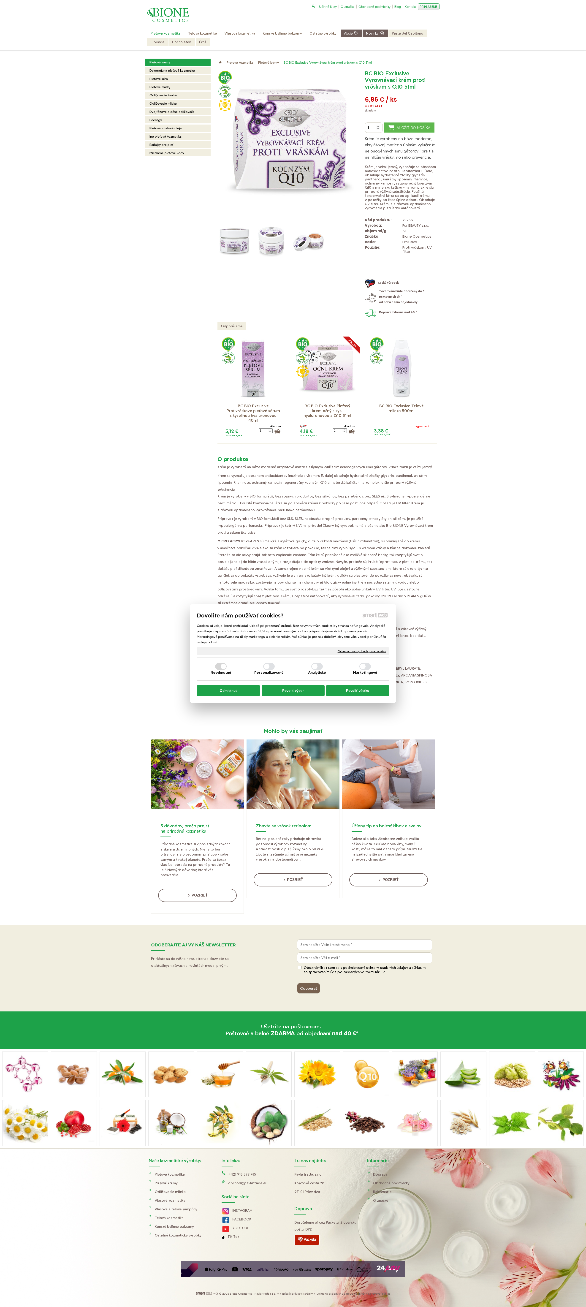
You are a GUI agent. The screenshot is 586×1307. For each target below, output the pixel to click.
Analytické (317, 672)
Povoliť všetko (357, 691)
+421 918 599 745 (242, 1174)
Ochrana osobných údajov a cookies (362, 651)
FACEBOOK (241, 1219)
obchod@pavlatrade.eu (247, 1183)
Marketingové (365, 672)
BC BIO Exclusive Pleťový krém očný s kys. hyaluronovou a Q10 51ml (327, 410)
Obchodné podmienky (391, 1183)
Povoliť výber (293, 691)
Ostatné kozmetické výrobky (178, 1235)
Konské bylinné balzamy (174, 1226)
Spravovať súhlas (379, 1293)
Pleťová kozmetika (170, 1174)
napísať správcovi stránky (296, 1293)
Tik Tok (233, 1236)
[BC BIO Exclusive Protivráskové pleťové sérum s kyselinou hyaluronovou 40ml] (253, 369)
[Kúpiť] (277, 431)
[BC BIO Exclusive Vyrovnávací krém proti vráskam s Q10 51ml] (289, 146)
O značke (380, 1200)
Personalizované (269, 672)
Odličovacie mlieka (170, 1192)
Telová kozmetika (169, 1218)
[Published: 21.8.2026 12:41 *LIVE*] (215, 1293)
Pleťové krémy (166, 1183)
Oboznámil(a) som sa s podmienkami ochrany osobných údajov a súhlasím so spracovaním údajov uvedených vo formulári (365, 969)
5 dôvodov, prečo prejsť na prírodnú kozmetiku (184, 828)
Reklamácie (382, 1192)
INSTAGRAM (242, 1210)
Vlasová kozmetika (170, 1200)
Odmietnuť (228, 691)
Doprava (380, 1174)
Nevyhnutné (221, 672)
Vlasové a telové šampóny (176, 1209)
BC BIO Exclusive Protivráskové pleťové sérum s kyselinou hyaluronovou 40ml (254, 413)
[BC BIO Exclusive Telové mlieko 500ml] (401, 369)
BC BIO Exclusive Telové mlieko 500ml (402, 408)
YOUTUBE (240, 1228)
